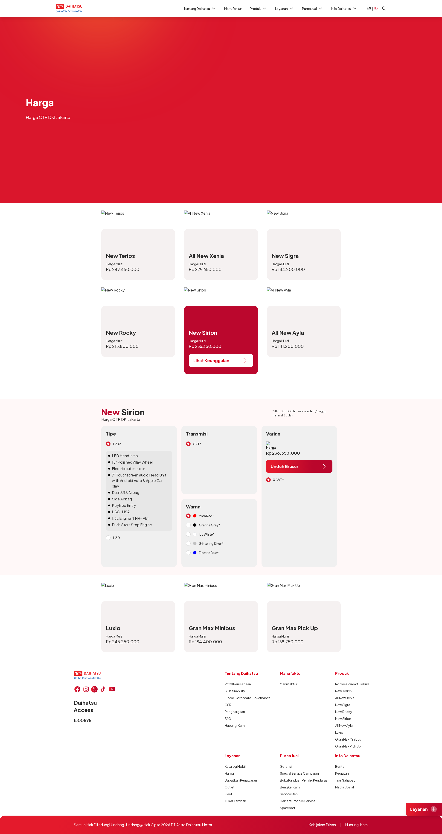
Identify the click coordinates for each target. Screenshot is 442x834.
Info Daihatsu (341, 8)
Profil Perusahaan (238, 684)
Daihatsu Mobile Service (297, 801)
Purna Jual (309, 8)
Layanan (281, 8)
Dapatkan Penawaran (241, 780)
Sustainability (235, 691)
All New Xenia (344, 698)
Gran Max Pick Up (348, 746)
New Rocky (343, 712)
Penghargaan (235, 712)
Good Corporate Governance (247, 698)
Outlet (230, 787)
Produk (255, 8)
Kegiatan (342, 773)
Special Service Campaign (299, 773)
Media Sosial (344, 787)
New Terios (343, 691)
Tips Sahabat (345, 780)
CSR (228, 705)
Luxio (339, 732)
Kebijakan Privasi (322, 824)
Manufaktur (233, 8)
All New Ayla (344, 725)
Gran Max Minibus (348, 739)
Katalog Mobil (235, 766)
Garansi (286, 766)
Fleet (228, 794)
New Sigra (342, 705)
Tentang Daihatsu (196, 8)
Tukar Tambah (235, 801)
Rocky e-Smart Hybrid (352, 684)
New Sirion (343, 718)
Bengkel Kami (290, 787)
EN (369, 8)
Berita (339, 766)
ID (376, 8)
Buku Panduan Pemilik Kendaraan (304, 780)
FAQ (228, 718)
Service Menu (290, 794)
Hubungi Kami (235, 725)
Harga (229, 773)
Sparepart (287, 808)
